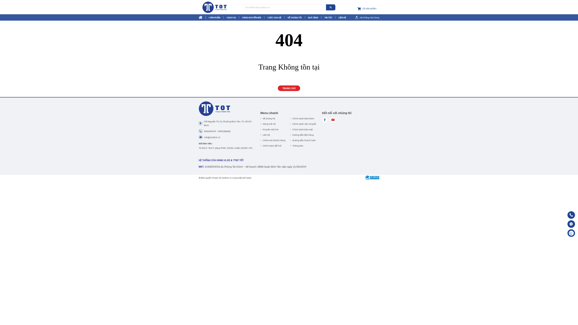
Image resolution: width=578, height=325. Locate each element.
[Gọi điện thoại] (571, 215)
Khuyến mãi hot (271, 129)
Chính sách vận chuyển (304, 124)
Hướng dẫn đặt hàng (303, 135)
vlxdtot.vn (226, 177)
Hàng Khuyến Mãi (251, 17)
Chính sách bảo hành (303, 118)
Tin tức (328, 17)
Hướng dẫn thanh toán (304, 140)
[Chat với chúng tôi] (571, 224)
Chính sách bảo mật (302, 129)
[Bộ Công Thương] (371, 178)
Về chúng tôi (294, 17)
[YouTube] (333, 119)
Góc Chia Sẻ (275, 17)
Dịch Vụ (232, 17)
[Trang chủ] (220, 7)
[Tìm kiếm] (330, 7)
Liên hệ (342, 17)
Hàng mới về (269, 124)
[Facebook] (324, 119)
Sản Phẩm (215, 17)
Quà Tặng (313, 17)
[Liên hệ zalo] (571, 233)
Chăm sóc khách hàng (274, 140)
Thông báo (297, 145)
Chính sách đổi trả (272, 145)
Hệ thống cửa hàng (369, 17)
